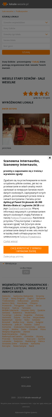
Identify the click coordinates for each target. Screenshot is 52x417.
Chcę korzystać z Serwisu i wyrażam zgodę (26, 250)
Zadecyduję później (13, 256)
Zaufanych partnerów (20, 208)
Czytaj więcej (10, 241)
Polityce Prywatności (21, 217)
